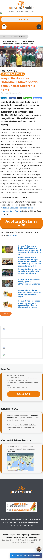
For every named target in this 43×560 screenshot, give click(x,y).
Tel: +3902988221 (30, 449)
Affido (5, 522)
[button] (4, 26)
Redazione (7, 535)
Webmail (32, 537)
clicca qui (13, 235)
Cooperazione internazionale (21, 525)
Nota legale (22, 537)
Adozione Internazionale (11, 519)
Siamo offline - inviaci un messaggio (26, 555)
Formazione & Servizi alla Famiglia (24, 522)
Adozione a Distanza (17, 37)
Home (4, 37)
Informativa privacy (21, 535)
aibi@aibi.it (11, 451)
